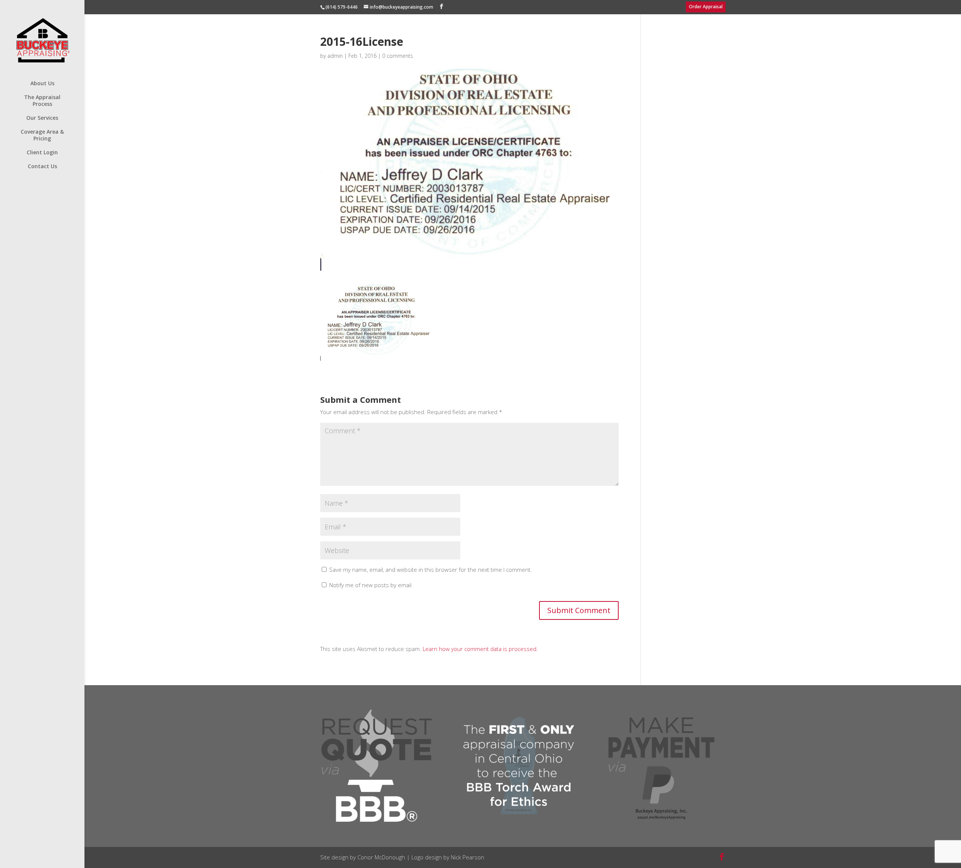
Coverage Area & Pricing (42, 135)
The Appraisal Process (42, 100)
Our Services (42, 118)
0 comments (397, 55)
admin (335, 55)
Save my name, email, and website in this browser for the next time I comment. (430, 569)
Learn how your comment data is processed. (480, 649)
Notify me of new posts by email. (371, 585)
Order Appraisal (706, 6)
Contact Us (42, 166)
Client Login (42, 152)
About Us (42, 83)
